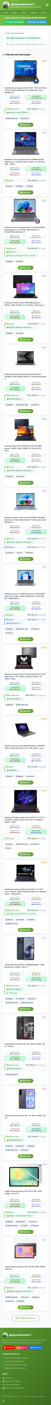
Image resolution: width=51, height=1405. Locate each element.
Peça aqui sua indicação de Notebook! (25, 17)
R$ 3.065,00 (32, 467)
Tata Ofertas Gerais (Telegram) (17, 1358)
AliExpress (11, 249)
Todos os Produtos (12, 1381)
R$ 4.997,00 (32, 615)
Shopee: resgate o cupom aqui (20, 327)
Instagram (23, 1347)
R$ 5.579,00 (32, 767)
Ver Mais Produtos (26, 1318)
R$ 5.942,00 (32, 539)
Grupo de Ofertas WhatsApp (16, 1365)
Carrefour (21, 999)
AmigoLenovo (14, 623)
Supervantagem (14, 399)
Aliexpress (22, 1221)
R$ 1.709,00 (32, 1137)
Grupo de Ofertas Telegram (15, 1368)
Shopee (10, 324)
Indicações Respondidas (15, 1388)
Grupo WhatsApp (15, 22)
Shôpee (10, 1212)
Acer (9, 848)
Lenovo (10, 620)
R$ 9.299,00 (32, 839)
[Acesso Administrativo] (4, 1400)
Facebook (37, 1347)
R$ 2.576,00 (32, 1212)
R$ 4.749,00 (32, 109)
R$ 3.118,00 (32, 324)
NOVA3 (11, 252)
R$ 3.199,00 (32, 181)
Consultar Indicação (12, 1385)
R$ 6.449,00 (32, 547)
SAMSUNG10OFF (15, 1140)
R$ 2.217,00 (32, 1288)
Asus (20, 553)
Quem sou (9, 1378)
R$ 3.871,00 (32, 249)
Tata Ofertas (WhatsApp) (14, 1361)
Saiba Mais (27, 124)
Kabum (10, 181)
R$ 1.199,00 (30, 1065)
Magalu (20, 186)
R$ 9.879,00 (32, 910)
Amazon (26, 118)
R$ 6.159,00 (30, 695)
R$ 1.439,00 (32, 986)
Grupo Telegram (38, 22)
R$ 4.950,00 (32, 620)
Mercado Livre (13, 109)
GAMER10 (12, 770)
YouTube (10, 1347)
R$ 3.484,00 (32, 395)
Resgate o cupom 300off (18, 112)
